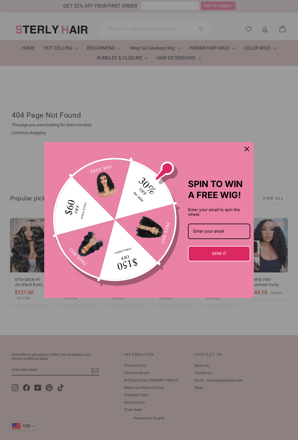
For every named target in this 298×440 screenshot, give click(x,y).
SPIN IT (219, 253)
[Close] (247, 149)
